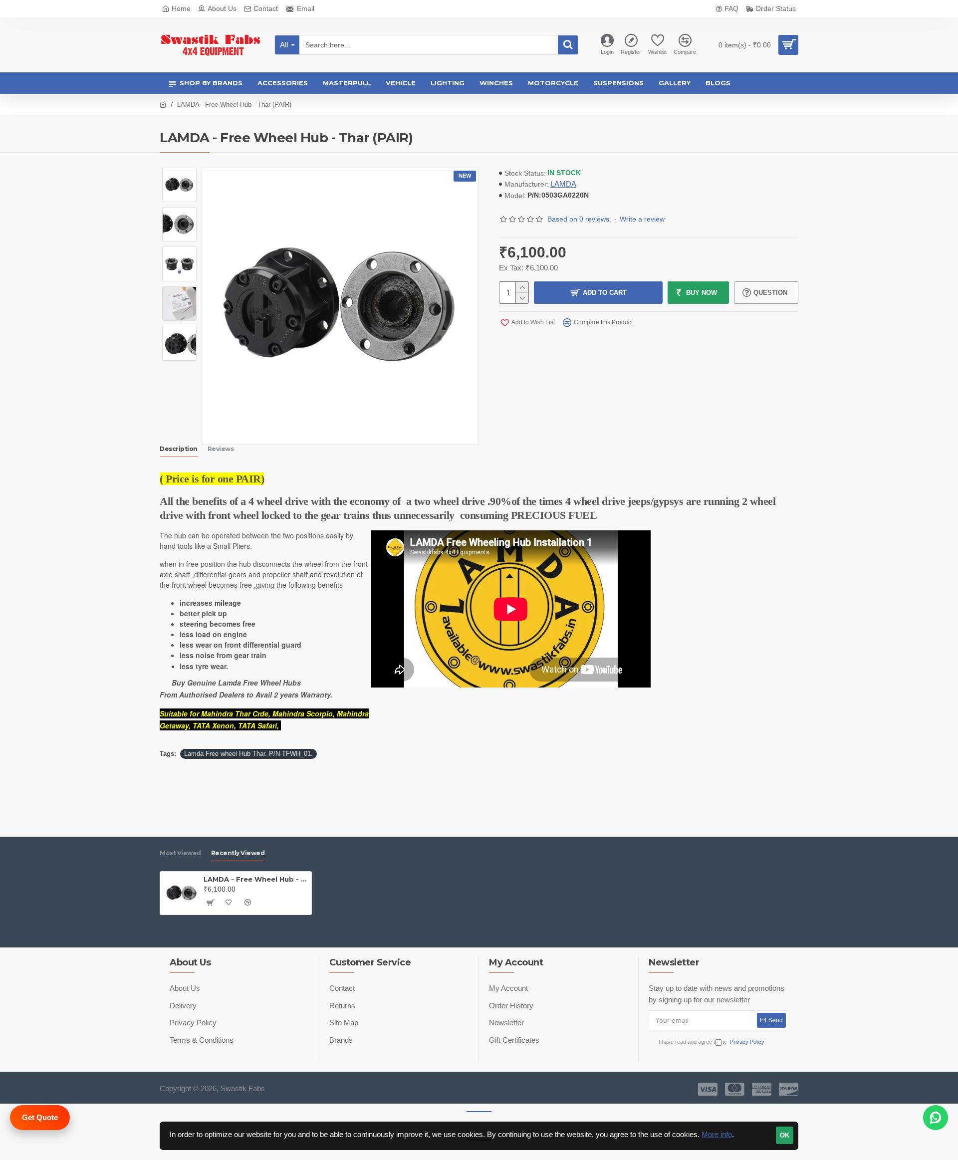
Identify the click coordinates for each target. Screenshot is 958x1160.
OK (784, 1135)
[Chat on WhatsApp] (935, 1117)
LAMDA (563, 184)
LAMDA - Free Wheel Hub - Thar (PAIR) (256, 879)
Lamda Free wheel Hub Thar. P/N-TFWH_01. (248, 753)
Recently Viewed (238, 853)
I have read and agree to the (711, 1042)
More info (717, 1134)
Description (179, 449)
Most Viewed (180, 853)
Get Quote (40, 1117)
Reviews (221, 449)
